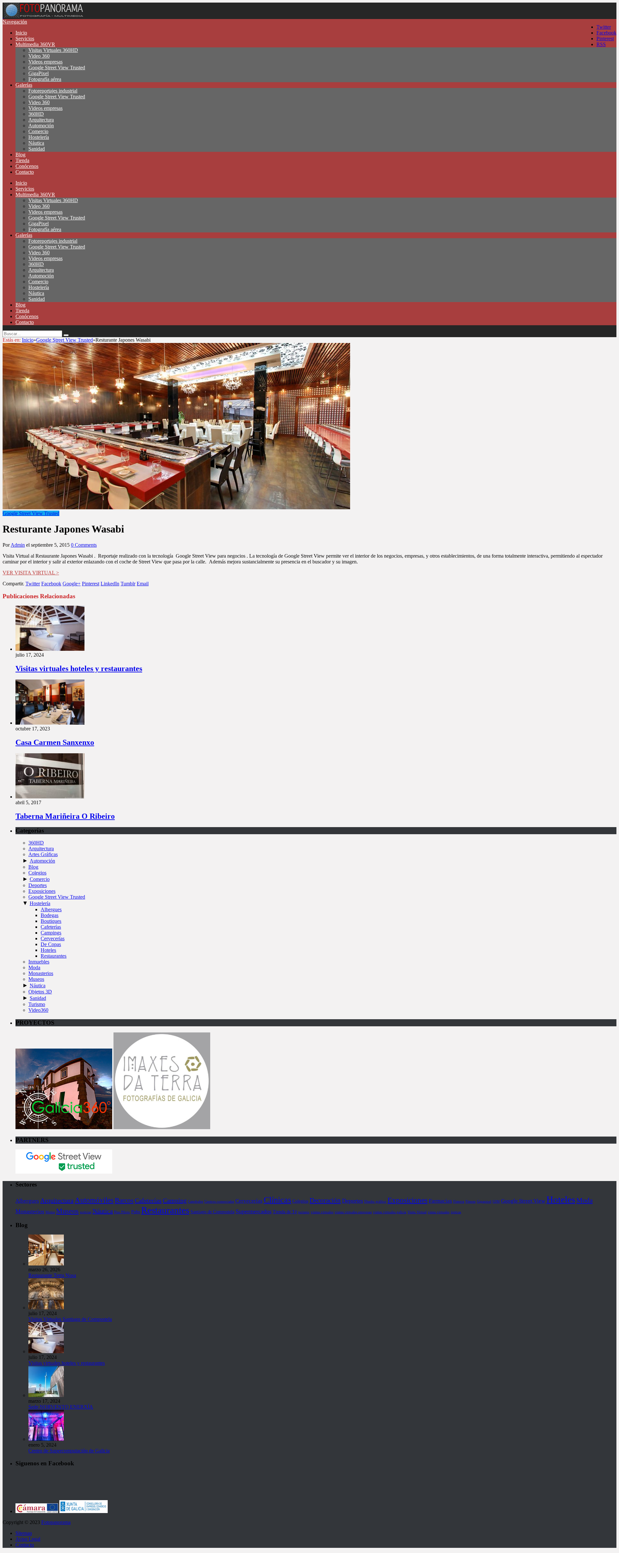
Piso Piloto (122, 1212)
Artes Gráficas (43, 854)
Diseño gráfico (375, 1201)
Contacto (24, 172)
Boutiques (51, 921)
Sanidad (36, 148)
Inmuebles (38, 961)
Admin (18, 545)
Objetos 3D (40, 991)
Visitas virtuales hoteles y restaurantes (78, 668)
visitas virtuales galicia (389, 1212)
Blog (20, 154)
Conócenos (26, 166)
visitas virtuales (322, 1212)
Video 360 (39, 56)
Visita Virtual (417, 1212)
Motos (50, 1212)
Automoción (41, 125)
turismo (304, 1212)
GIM (496, 1201)
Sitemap (23, 1533)
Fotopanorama (56, 1522)
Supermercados (253, 1211)
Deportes (37, 885)
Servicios (24, 38)
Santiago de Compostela (212, 1211)
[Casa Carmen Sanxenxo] (49, 723)
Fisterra (458, 1201)
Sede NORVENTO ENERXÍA (60, 1407)
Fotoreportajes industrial (52, 90)
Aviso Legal (27, 1539)
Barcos (124, 1200)
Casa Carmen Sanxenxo (54, 742)
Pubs (135, 1211)
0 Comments (84, 545)
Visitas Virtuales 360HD (53, 50)
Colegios (37, 872)
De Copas (51, 944)
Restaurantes (53, 956)
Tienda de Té (285, 1211)
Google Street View (523, 1201)
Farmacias (440, 1201)
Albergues (51, 909)
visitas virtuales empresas (353, 1212)
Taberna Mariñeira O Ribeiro (65, 816)
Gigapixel (484, 1201)
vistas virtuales (438, 1212)
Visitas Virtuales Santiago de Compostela (70, 1319)
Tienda (22, 160)
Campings (51, 932)
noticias (85, 1212)
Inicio (21, 32)
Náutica (36, 143)
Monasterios (40, 973)
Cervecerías (52, 938)
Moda (34, 967)
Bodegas (49, 915)
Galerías (23, 85)
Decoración (325, 1200)
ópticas (456, 1212)
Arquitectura (41, 119)
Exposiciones (41, 891)
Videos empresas (45, 61)
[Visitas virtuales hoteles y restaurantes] (49, 649)
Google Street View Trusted (56, 67)
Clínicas (277, 1200)
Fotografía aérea (44, 79)
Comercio (38, 131)
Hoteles (48, 950)
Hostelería (38, 137)
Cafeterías (51, 927)
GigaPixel (38, 73)
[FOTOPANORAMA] (43, 16)
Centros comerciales (219, 1201)
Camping (175, 1200)
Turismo (36, 1004)
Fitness (471, 1201)
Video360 (38, 1010)
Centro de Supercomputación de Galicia (69, 1450)
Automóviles (94, 1200)
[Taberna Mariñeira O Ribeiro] (49, 796)
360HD (36, 114)
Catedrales (195, 1201)
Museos (36, 979)
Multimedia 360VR (35, 44)
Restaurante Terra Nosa (52, 1275)
